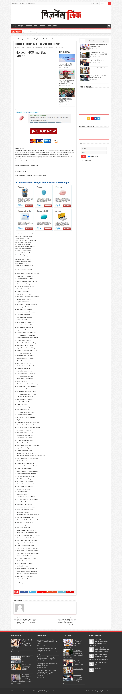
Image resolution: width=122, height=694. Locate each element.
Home (15, 39)
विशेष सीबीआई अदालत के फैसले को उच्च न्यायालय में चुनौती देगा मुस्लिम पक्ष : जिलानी (65, 100)
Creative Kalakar (106, 691)
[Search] (109, 3)
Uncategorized (22, 39)
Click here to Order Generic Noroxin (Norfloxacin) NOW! (30, 175)
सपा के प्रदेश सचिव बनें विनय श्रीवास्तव (31, 32)
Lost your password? (86, 160)
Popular (89, 41)
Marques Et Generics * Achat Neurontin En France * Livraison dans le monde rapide (47, 650)
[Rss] (92, 4)
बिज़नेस (35, 26)
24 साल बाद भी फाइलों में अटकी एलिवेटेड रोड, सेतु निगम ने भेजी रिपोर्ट (78, 652)
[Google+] (94, 4)
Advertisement (15, 691)
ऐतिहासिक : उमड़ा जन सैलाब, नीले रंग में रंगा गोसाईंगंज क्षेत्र (78, 642)
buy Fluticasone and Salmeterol (23, 269)
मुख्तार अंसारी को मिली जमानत (97, 60)
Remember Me (94, 156)
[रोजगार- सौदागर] (16, 659)
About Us (22, 691)
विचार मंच (42, 26)
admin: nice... (98, 668)
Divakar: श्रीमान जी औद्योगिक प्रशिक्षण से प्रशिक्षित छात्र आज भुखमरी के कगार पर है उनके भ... (102, 649)
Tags (103, 41)
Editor (18, 47)
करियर (55, 26)
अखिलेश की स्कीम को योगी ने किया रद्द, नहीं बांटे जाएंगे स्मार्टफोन (27, 667)
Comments (96, 41)
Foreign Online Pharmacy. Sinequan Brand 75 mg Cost (46, 658)
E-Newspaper (31, 3)
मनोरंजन (49, 26)
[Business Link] (61, 14)
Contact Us (30, 691)
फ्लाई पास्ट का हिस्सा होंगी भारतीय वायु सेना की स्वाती (65, 64)
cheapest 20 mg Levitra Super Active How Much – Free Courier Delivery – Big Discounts (47, 673)
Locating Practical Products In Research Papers (47, 664)
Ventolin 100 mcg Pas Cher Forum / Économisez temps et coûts (47, 641)
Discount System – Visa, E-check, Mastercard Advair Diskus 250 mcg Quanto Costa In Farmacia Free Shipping (27, 621)
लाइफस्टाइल (29, 26)
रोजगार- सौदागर (26, 657)
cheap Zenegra (19, 583)
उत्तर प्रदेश (20, 26)
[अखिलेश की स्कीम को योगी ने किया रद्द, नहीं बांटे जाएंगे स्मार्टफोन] (16, 667)
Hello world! (15, 652)
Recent (82, 41)
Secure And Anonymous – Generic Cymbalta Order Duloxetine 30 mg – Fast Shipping (65, 621)
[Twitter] (98, 4)
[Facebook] (96, 4)
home (14, 26)
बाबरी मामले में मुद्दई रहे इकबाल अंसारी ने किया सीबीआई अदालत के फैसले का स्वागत (66, 82)
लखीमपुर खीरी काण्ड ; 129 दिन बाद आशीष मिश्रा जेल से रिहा (77, 678)
